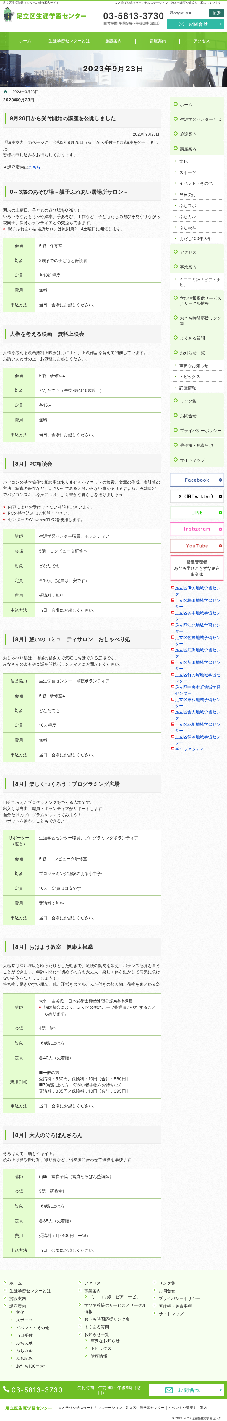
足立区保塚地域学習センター (197, 739)
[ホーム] (5, 91)
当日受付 (187, 194)
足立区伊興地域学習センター (197, 591)
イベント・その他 (196, 183)
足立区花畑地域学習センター (197, 727)
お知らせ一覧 (192, 352)
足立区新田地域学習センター (197, 665)
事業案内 (188, 266)
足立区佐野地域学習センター (197, 640)
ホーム (186, 104)
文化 (183, 161)
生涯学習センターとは (200, 119)
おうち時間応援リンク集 (200, 320)
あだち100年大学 (195, 238)
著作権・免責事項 (196, 445)
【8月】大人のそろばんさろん (46, 1135)
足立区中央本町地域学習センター (197, 690)
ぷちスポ (187, 205)
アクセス (188, 252)
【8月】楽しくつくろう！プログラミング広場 (65, 784)
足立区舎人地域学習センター (197, 715)
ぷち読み (187, 227)
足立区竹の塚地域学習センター (197, 677)
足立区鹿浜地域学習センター (197, 653)
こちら (34, 167)
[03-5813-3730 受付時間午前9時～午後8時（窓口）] (133, 19)
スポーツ (187, 172)
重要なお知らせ (193, 365)
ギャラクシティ (189, 749)
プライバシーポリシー (200, 430)
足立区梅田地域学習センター (197, 603)
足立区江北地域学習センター (197, 628)
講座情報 (187, 387)
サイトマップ (192, 459)
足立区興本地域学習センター (197, 615)
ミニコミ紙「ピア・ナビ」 (200, 282)
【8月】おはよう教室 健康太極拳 (51, 947)
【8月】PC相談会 (31, 464)
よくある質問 (192, 337)
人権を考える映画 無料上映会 (47, 334)
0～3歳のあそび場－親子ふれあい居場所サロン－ (69, 192)
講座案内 (188, 148)
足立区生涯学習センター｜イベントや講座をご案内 (166, 1407)
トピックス (189, 376)
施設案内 (188, 133)
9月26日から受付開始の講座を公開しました (63, 118)
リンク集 (188, 400)
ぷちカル (187, 216)
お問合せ (188, 415)
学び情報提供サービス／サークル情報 (200, 301)
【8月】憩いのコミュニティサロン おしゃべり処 (70, 639)
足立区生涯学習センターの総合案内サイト (31, 2)
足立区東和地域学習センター (197, 702)
